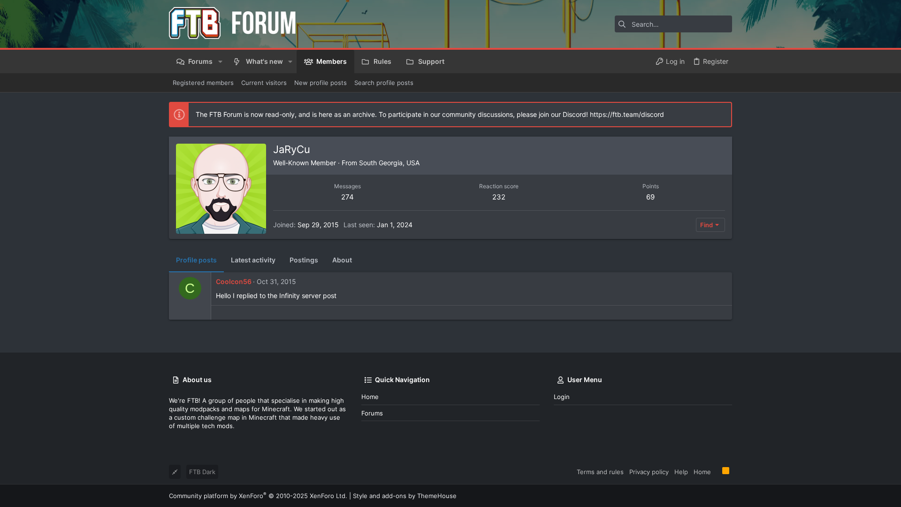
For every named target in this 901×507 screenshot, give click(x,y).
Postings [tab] (304, 260)
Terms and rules (600, 472)
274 (347, 196)
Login (562, 396)
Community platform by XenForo (258, 495)
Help (681, 472)
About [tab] (342, 260)
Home (370, 396)
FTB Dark (202, 472)
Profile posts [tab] (196, 260)
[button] (220, 61)
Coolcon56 (234, 281)
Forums (372, 413)
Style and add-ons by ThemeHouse (405, 495)
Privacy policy (649, 472)
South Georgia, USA (389, 163)
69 (650, 196)
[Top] (716, 471)
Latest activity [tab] (253, 260)
